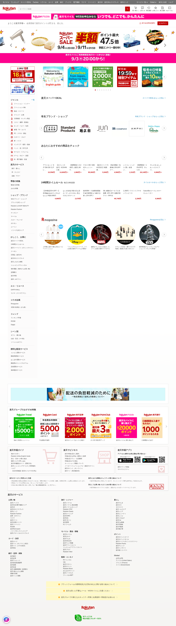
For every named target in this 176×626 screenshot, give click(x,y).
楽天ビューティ (121, 534)
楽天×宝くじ (67, 541)
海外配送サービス (16, 370)
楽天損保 (13, 586)
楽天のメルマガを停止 (29, 471)
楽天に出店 (163, 2)
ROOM (13, 321)
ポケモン (14, 223)
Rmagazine (14, 304)
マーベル (14, 216)
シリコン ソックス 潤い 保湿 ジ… (129, 233)
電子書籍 (76, 2)
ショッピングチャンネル (19, 265)
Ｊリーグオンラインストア (19, 552)
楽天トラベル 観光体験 (70, 526)
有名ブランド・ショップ (19, 199)
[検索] (127, 9)
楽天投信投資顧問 (16, 583)
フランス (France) (122, 583)
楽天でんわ (66, 559)
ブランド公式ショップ (18, 202)
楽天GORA (66, 537)
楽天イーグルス (68, 594)
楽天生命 (13, 588)
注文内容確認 (16, 471)
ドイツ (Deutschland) (123, 586)
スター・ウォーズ (16, 220)
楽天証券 (13, 579)
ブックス (68, 2)
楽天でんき (119, 524)
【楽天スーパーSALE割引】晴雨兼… (102, 233)
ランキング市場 (16, 318)
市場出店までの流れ (71, 461)
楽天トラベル (67, 524)
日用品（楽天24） (17, 255)
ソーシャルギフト (16, 342)
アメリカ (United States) (124, 581)
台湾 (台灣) (119, 579)
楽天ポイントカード (122, 558)
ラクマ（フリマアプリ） (19, 293)
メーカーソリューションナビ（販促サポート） (80, 466)
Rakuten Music (68, 589)
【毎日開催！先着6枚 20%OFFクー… (115, 233)
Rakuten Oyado (68, 532)
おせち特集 (14, 188)
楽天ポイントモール (122, 560)
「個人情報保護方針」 (41, 485)
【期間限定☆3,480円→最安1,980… (75, 233)
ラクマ (83, 2)
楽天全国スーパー (16, 543)
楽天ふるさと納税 (16, 262)
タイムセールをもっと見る (154, 248)
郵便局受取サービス (17, 356)
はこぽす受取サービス (18, 360)
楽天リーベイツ (15, 545)
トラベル (43, 2)
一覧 (33, 100)
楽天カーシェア (68, 534)
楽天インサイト (121, 569)
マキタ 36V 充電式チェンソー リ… (89, 233)
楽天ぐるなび (120, 539)
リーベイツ (92, 2)
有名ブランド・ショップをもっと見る (149, 182)
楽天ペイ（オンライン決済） (19, 564)
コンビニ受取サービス (18, 352)
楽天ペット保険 (15, 597)
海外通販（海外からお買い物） (21, 269)
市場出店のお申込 (70, 456)
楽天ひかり (66, 557)
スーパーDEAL (26, 2)
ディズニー (14, 213)
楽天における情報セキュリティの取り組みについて (104, 478)
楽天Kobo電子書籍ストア (18, 526)
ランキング (15, 2)
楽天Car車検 (120, 543)
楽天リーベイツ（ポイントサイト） (22, 248)
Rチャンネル (67, 581)
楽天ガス (119, 526)
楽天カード (13, 562)
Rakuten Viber (67, 572)
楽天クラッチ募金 (123, 467)
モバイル (6, 2)
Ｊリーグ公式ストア (17, 230)
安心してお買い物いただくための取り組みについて (104, 484)
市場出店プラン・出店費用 (73, 458)
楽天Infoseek (67, 562)
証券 (56, 2)
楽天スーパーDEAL (17, 241)
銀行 (61, 2)
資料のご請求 (81, 456)
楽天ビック (124, 2)
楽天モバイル (67, 555)
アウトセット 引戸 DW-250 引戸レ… (48, 233)
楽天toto (65, 539)
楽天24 (100, 2)
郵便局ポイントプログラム (19, 363)
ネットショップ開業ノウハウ (74, 463)
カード (50, 2)
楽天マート (13, 541)
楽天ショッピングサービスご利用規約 (23, 466)
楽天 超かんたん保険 (17, 592)
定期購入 (14, 272)
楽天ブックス (14, 524)
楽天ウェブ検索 (68, 564)
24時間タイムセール (17, 244)
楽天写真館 (119, 545)
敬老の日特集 (15, 185)
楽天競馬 (66, 543)
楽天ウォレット (15, 581)
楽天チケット (67, 587)
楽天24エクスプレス (111, 2)
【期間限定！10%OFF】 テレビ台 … (142, 233)
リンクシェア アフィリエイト (72, 568)
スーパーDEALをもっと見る (153, 98)
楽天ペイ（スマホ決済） (18, 567)
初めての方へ (15, 454)
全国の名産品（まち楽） (19, 307)
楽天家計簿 (119, 550)
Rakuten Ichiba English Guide (20, 456)
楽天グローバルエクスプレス (19, 554)
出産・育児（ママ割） (18, 338)
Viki (64, 583)
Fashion (35, 2)
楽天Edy (13, 569)
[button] (142, 8)
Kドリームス (67, 545)
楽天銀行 (13, 577)
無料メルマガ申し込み (18, 461)
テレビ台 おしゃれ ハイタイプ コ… (155, 233)
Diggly (13, 325)
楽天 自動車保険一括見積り (19, 590)
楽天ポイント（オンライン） (74, 468)
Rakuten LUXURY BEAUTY (20, 206)
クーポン (14, 251)
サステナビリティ (123, 469)
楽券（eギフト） (16, 279)
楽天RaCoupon (15, 550)
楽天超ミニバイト (121, 571)
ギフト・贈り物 (16, 335)
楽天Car (118, 541)
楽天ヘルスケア (121, 530)
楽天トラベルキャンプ (70, 528)
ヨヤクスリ (119, 528)
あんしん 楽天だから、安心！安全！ (156, 486)
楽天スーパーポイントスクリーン (126, 562)
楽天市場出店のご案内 (72, 454)
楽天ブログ (66, 570)
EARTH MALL (15, 290)
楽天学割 (14, 276)
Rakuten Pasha (121, 564)
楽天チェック (120, 567)
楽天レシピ (119, 537)
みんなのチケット (69, 592)
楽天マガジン (67, 585)
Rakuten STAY (67, 530)
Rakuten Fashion (16, 209)
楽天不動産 (119, 547)
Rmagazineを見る (157, 316)
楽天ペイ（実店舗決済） (73, 471)
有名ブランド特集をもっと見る (152, 285)
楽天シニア (119, 532)
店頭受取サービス (16, 366)
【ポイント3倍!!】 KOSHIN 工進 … (61, 233)
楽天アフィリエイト (69, 566)
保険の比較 (13, 594)
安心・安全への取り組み (19, 458)
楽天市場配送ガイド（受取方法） (22, 463)
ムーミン (14, 227)
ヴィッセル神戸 (68, 596)
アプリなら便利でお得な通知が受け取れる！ (132, 454)
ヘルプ (170, 2)
